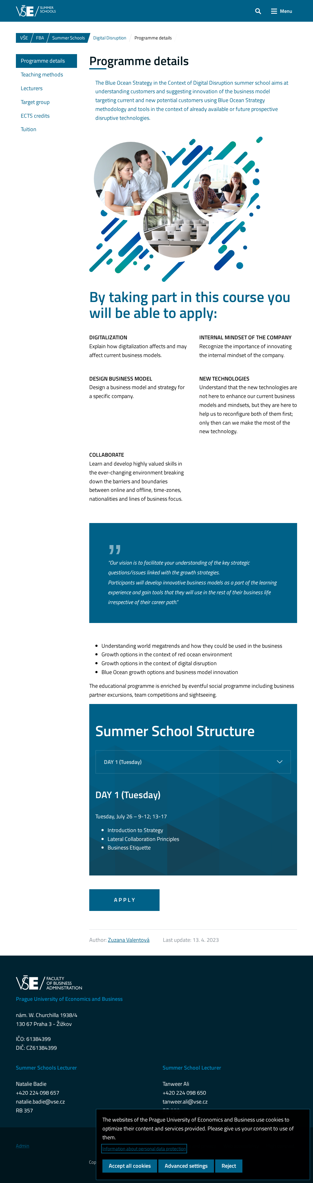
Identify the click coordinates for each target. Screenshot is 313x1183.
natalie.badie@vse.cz (40, 1101)
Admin (22, 1145)
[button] (258, 11)
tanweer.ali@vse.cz (185, 1101)
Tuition (28, 129)
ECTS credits (35, 116)
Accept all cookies (130, 1166)
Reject (229, 1166)
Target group (35, 102)
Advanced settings (186, 1166)
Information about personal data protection (144, 1148)
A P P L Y (124, 900)
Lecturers (31, 88)
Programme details (43, 61)
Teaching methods (42, 74)
